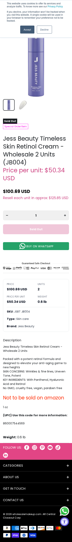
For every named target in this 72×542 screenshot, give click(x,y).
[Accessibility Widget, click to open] (64, 521)
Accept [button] (27, 29)
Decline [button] (44, 29)
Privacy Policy (55, 6)
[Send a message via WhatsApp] (64, 511)
